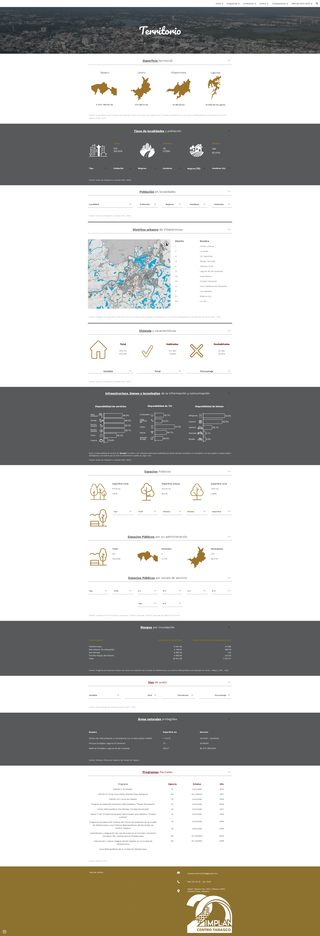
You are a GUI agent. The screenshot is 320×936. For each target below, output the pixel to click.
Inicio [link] (218, 3)
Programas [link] (232, 3)
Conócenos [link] (248, 3)
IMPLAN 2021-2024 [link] (301, 3)
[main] (160, 30)
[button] (317, 3)
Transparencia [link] (279, 3)
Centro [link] (263, 3)
